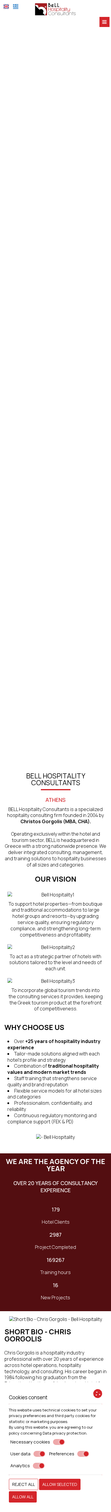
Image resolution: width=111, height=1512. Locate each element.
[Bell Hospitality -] (55, 8)
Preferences (61, 1454)
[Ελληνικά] (16, 6)
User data (20, 1454)
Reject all (23, 1484)
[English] (6, 6)
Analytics (20, 1466)
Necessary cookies (30, 1442)
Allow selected (59, 1484)
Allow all (22, 1497)
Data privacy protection (64, 1433)
